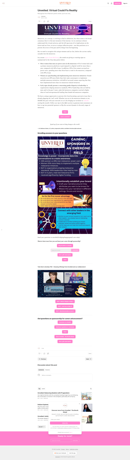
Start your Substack (61, 453)
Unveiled (43, 16)
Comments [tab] (41, 370)
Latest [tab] (43, 388)
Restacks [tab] (47, 370)
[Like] (39, 422)
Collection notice (74, 449)
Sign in (125, 3)
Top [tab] (39, 388)
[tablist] (44, 369)
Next (87, 359)
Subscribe (117, 3)
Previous (43, 359)
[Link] (35, 133)
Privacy (63, 449)
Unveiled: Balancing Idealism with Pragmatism (53, 393)
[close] (79, 404)
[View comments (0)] (44, 21)
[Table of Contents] (2, 230)
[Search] (108, 3)
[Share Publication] (111, 3)
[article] (65, 396)
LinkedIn (86, 101)
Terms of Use (72, 426)
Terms (67, 449)
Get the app (72, 453)
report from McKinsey (52, 57)
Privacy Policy (76, 428)
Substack (57, 457)
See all (41, 426)
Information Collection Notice (64, 428)
